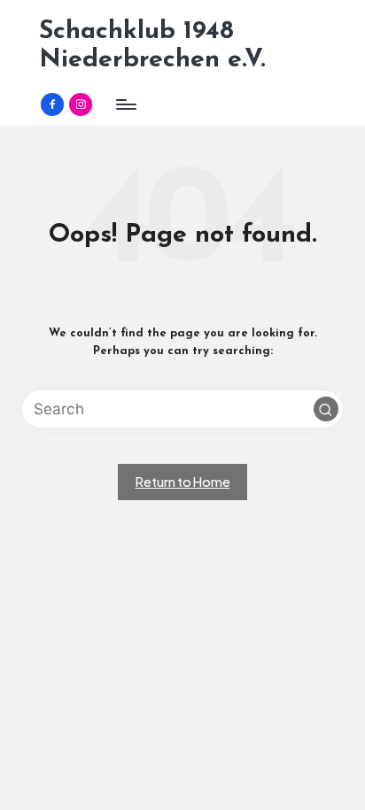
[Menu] (125, 104)
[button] (326, 409)
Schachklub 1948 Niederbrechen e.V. (152, 46)
